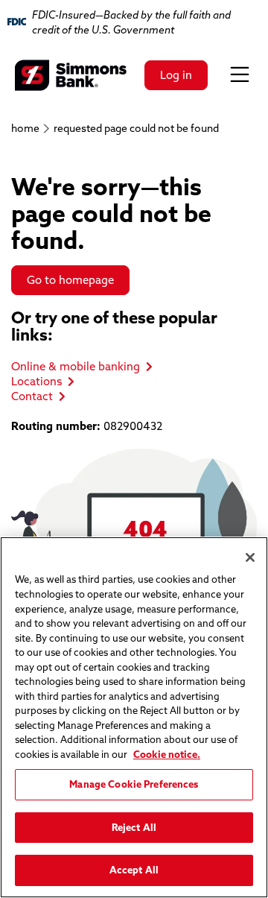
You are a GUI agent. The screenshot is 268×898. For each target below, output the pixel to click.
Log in (176, 75)
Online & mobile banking (75, 366)
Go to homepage (70, 280)
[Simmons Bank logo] (71, 75)
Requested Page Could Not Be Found (136, 128)
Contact (32, 396)
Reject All (134, 827)
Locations (36, 381)
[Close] (250, 557)
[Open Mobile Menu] (239, 75)
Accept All (134, 870)
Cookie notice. (166, 754)
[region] (134, 717)
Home (25, 128)
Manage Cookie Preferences (133, 784)
